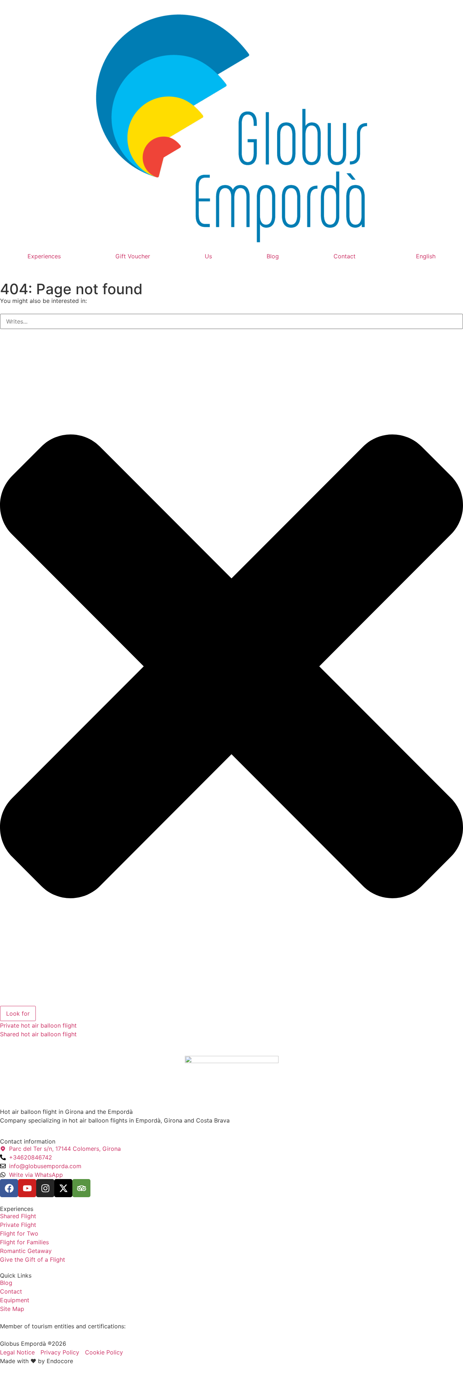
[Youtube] (27, 1188)
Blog (273, 256)
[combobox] (231, 321)
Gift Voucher (132, 256)
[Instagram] (45, 1188)
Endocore (60, 1361)
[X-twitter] (63, 1188)
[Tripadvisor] (81, 1188)
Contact (345, 256)
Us (208, 256)
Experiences (44, 256)
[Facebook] (9, 1188)
